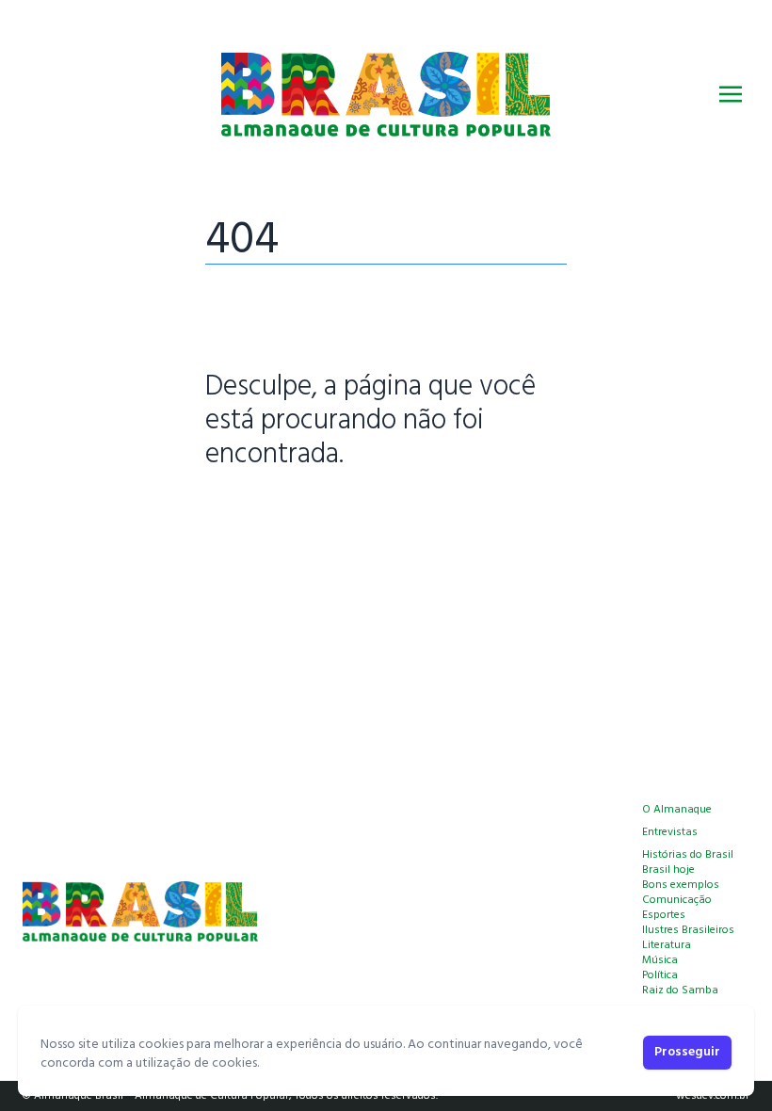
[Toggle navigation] (730, 94)
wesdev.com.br (712, 1096)
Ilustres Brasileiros (688, 930)
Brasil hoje (668, 870)
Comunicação (677, 900)
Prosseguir (687, 1052)
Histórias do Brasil (687, 854)
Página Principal (269, 513)
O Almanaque (677, 809)
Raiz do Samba (680, 990)
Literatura (666, 945)
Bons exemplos (680, 885)
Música (660, 960)
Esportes (663, 915)
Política (660, 975)
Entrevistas (670, 832)
